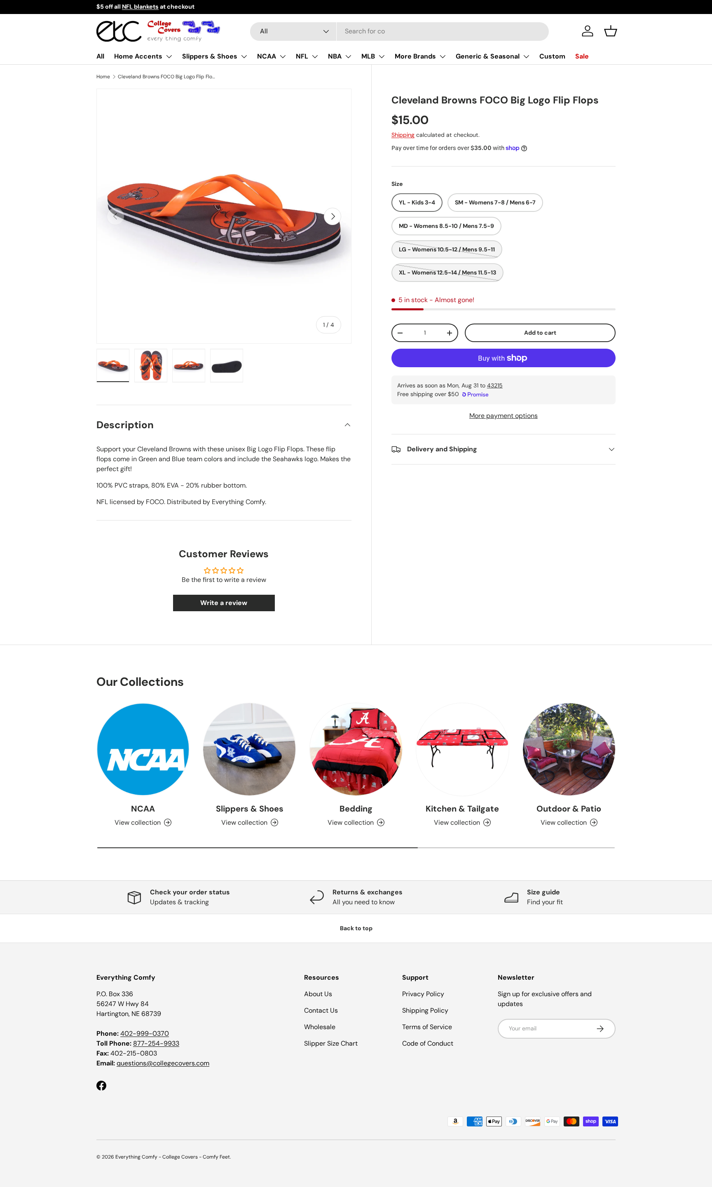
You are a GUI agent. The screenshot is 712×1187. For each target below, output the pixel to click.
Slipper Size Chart (331, 1043)
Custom (552, 56)
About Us (318, 994)
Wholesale (319, 1027)
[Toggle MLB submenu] (381, 56)
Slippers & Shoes (209, 56)
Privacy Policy (423, 994)
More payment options (503, 415)
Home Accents (138, 56)
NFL (302, 56)
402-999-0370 (144, 1033)
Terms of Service (427, 1027)
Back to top (356, 928)
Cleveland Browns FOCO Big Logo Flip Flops (167, 76)
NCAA (266, 56)
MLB (368, 56)
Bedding (356, 808)
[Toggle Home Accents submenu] (169, 56)
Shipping (403, 135)
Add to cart (540, 333)
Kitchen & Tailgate (462, 808)
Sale (582, 56)
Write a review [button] (223, 602)
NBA (335, 56)
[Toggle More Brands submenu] (442, 56)
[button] (611, 31)
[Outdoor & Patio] (569, 749)
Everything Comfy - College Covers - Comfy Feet (172, 1157)
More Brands (415, 56)
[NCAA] (143, 749)
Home (103, 76)
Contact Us (321, 1010)
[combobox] (399, 31)
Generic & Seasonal (488, 56)
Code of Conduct (427, 1043)
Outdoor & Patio (568, 808)
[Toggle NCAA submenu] (283, 56)
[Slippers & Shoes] (249, 749)
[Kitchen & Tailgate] (462, 749)
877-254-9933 (156, 1043)
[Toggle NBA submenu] (348, 56)
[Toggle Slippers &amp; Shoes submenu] (244, 56)
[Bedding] (356, 749)
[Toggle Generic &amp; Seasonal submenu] (526, 56)
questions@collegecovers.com (163, 1063)
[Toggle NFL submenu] (315, 56)
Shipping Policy (425, 1010)
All (100, 56)
